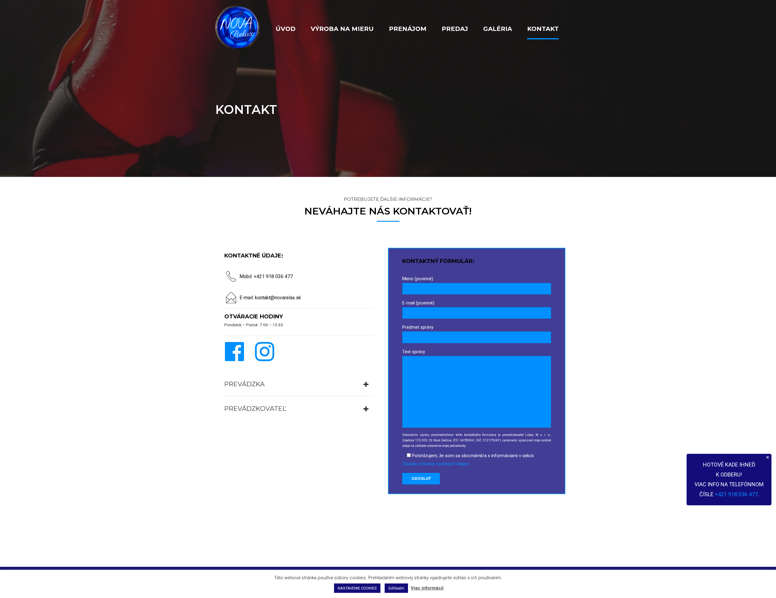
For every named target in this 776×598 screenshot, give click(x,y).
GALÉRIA (497, 28)
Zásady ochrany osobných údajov (436, 464)
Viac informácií (427, 588)
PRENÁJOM (407, 28)
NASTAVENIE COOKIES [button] (357, 588)
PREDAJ (455, 28)
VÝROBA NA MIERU (342, 28)
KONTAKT (543, 28)
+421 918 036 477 (736, 494)
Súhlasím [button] (396, 588)
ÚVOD (286, 28)
